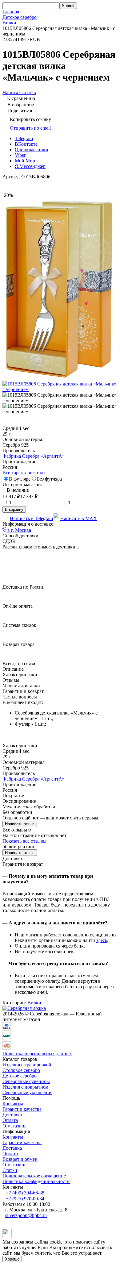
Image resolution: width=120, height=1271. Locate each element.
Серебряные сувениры (26, 1081)
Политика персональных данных (37, 1053)
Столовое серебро (21, 1070)
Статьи (9, 1170)
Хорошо (12, 1259)
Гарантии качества (22, 1109)
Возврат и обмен (20, 1159)
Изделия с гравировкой (26, 1064)
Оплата (10, 1120)
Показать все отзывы (24, 841)
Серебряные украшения (27, 1092)
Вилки (9, 22)
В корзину (14, 509)
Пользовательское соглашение (34, 1175)
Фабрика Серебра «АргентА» (33, 456)
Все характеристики (23, 472)
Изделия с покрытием (25, 1087)
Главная (10, 11)
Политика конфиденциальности (36, 1181)
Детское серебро (19, 17)
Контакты (12, 1103)
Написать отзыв (19, 824)
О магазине (14, 1125)
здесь (101, 940)
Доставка (12, 1114)
